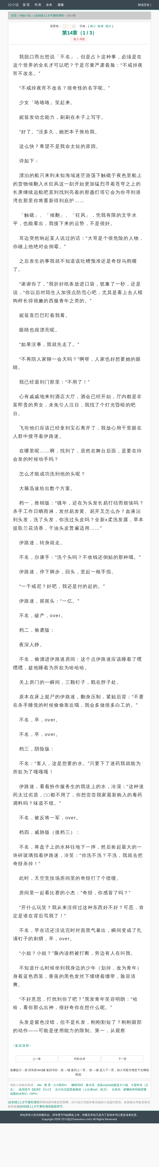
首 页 (26, 4)
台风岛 (116, 1089)
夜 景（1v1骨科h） (56, 1085)
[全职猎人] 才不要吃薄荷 (49, 15)
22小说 (13, 5)
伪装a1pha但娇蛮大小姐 (112, 1085)
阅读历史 (143, 4)
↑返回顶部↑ (22, 1045)
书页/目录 (79, 1058)
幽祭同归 (77, 1085)
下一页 (122, 1058)
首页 (13, 15)
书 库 (37, 4)
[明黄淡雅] (69, 26)
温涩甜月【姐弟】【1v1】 (35, 1089)
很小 (93, 26)
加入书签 (79, 39)
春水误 (90, 1085)
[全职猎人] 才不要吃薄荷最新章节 (41, 1106)
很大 (108, 26)
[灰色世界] (74, 26)
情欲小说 (25, 15)
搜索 (61, 4)
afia (39, 1085)
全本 (49, 4)
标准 (101, 26)
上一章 (37, 1058)
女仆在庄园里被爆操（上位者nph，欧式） (82, 1089)
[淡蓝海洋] (64, 26)
